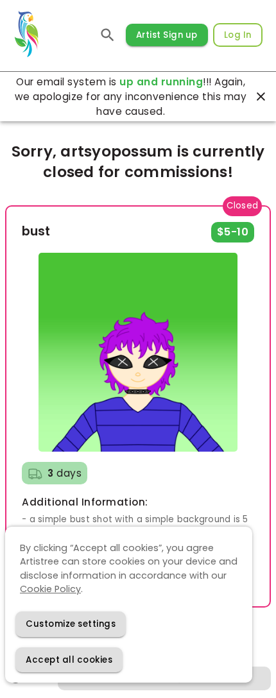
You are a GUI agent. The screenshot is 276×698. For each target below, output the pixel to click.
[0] (108, 35)
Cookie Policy (50, 589)
